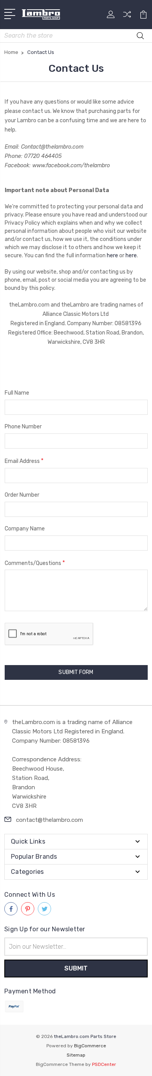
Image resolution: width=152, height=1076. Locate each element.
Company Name (25, 528)
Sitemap (76, 1055)
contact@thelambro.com (49, 819)
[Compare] (127, 17)
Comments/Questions (35, 563)
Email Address (24, 460)
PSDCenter (104, 1064)
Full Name (17, 393)
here (112, 255)
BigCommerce (90, 1045)
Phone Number (23, 426)
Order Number (22, 495)
